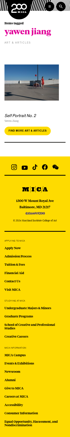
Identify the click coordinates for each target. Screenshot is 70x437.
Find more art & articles (28, 131)
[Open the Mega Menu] (49, 6)
